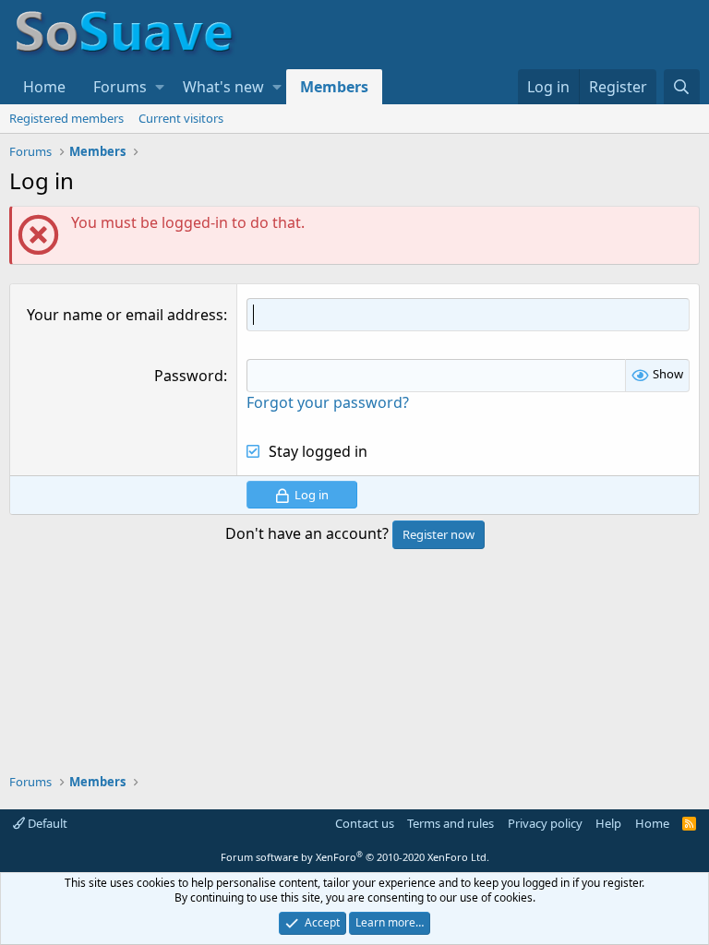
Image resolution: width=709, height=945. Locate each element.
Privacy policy (545, 823)
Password (188, 375)
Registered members (66, 118)
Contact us (364, 823)
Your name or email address (125, 315)
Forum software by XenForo (355, 857)
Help (608, 823)
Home (44, 87)
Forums (120, 87)
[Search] (682, 86)
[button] (159, 86)
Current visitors (180, 118)
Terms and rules (450, 823)
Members (334, 87)
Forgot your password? (327, 402)
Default (46, 823)
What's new (223, 87)
